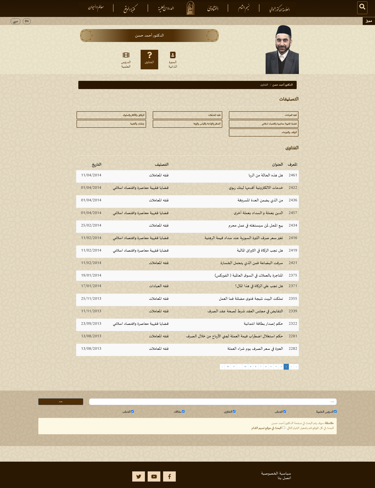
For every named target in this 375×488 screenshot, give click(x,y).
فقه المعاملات (214, 115)
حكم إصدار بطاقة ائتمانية (263, 323)
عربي (15, 21)
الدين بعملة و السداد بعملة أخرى (258, 213)
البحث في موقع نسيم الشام (267, 428)
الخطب (279, 412)
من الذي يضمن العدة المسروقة (260, 200)
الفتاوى (149, 62)
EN (27, 21)
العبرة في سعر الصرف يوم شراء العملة (255, 348)
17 (234, 366)
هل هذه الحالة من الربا (266, 175)
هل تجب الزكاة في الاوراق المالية (260, 250)
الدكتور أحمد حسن (282, 84)
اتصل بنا (284, 478)
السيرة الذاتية (173, 64)
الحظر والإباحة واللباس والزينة (207, 124)
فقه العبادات (291, 115)
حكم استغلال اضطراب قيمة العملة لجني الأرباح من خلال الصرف (234, 336)
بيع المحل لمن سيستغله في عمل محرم (256, 225)
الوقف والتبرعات (289, 132)
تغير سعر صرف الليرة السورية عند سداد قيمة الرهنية (243, 238)
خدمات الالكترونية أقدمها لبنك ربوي (256, 187)
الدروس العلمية (126, 64)
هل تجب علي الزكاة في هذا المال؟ (259, 286)
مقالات (177, 412)
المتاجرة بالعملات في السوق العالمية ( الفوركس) (249, 275)
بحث (60, 401)
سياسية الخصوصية (276, 473)
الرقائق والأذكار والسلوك (133, 115)
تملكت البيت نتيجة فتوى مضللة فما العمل (251, 298)
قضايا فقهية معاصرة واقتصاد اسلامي (279, 124)
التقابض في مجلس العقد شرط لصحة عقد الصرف (245, 311)
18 (228, 366)
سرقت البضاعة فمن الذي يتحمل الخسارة (252, 263)
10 (245, 366)
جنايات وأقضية (137, 124)
